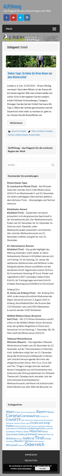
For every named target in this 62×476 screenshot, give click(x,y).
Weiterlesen (16, 122)
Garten (11, 134)
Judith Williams (11, 428)
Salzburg (22, 434)
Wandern (19, 441)
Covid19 (13, 419)
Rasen (25, 134)
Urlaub (47, 438)
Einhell (40, 131)
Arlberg (17, 412)
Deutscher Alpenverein (34, 420)
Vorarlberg (10, 441)
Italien (10, 425)
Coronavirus (29, 415)
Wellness (29, 441)
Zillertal (21, 445)
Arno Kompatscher (28, 412)
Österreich (34, 444)
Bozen (51, 412)
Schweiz (32, 434)
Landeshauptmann (36, 428)
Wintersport (39, 441)
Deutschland (48, 420)
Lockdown (10, 431)
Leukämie (49, 428)
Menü (9, 28)
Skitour (19, 439)
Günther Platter (19, 423)
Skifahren (11, 438)
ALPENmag (12, 7)
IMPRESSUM (31, 455)
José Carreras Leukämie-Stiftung (39, 426)
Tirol (39, 437)
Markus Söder (22, 431)
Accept (42, 468)
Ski (52, 434)
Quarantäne (12, 434)
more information (24, 468)
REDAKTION (31, 460)
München (36, 431)
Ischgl (47, 422)
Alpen (10, 412)
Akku (33, 131)
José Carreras (20, 426)
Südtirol (28, 438)
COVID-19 (44, 416)
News (45, 431)
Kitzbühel (22, 428)
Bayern (41, 411)
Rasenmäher (34, 134)
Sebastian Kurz (44, 434)
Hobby (18, 134)
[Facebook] (6, 17)
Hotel (28, 423)
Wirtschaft (12, 445)
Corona (13, 415)
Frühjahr (49, 131)
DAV (23, 420)
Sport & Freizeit (19, 131)
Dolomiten (10, 423)
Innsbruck (36, 422)
